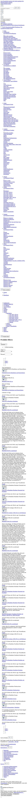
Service (2, 764)
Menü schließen (6, 19)
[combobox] (7, 8)
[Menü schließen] (4, 67)
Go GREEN (6, 305)
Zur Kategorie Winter (8, 229)
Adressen (16, 25)
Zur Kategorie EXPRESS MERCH (11, 50)
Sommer (5, 327)
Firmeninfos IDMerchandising (10, 766)
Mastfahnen (9, 313)
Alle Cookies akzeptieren (6, 795)
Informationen (4, 747)
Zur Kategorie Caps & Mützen (10, 81)
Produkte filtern (6, 336)
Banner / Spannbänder (11, 326)
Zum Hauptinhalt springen (7, 1)
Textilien (5, 309)
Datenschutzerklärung (8, 755)
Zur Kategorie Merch (8, 245)
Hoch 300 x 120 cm (13, 318)
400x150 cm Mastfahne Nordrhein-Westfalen (12, 670)
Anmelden (3, 22)
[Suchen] (15, 8)
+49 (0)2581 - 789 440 (13, 741)
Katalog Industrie (7, 771)
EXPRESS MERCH (8, 304)
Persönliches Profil (9, 25)
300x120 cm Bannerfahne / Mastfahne (10, 707)
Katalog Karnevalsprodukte (9, 770)
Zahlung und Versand (8, 756)
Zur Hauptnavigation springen (12, 2)
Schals (4, 308)
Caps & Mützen (7, 306)
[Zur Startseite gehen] (6, 3)
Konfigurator (6, 303)
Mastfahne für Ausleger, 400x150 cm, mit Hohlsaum (14, 639)
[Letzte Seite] (5, 365)
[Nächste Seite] (5, 364)
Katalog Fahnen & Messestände (10, 773)
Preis (2, 350)
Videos (5, 776)
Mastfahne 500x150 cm (7, 381)
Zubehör (11, 322)
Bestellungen (21, 25)
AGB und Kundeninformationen (10, 751)
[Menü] (2, 5)
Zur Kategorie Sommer (8, 215)
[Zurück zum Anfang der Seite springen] (2, 789)
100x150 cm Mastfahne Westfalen (9, 401)
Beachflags (8, 324)
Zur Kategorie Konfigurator (9, 33)
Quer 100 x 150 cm (13, 314)
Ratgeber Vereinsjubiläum (9, 774)
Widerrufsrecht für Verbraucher (10, 754)
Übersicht (3, 25)
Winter (4, 328)
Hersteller (3, 344)
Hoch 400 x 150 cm (13, 321)
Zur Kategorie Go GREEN (9, 65)
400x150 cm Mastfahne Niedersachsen (11, 690)
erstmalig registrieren (7, 23)
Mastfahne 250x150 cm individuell (10, 550)
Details (3, 376)
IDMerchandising (9, 347)
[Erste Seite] (5, 358)
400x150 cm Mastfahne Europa (9, 698)
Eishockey (5, 331)
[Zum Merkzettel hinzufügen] (4, 371)
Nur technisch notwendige (6, 793)
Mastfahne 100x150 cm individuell (10, 410)
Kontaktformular (12, 744)
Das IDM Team (7, 759)
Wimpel (5, 310)
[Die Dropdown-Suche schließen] (18, 8)
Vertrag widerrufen (5, 745)
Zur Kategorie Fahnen (8, 188)
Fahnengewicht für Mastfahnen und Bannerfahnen (13, 372)
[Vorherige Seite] (5, 359)
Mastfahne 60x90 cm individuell (9, 450)
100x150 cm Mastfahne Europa (9, 719)
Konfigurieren (16, 793)
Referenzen (6, 775)
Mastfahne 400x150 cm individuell (10, 624)
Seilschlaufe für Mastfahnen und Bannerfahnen (12, 390)
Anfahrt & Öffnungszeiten (9, 767)
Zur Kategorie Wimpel (8, 178)
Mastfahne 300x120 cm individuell (10, 521)
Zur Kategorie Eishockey (9, 277)
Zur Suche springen (17, 1)
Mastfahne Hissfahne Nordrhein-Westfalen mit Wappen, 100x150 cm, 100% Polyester (12, 614)
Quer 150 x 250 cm (13, 315)
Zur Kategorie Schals (8, 104)
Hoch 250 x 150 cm (13, 317)
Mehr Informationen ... (19, 792)
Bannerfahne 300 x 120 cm (15, 319)
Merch (4, 330)
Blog (4, 760)
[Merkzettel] (1, 15)
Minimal (6, 351)
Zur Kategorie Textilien (8, 130)
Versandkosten (4, 783)
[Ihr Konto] (2, 17)
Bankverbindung (7, 752)
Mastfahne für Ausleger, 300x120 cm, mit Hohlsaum (14, 512)
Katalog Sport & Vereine (9, 769)
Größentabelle (6, 758)
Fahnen (5, 312)
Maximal (6, 354)
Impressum (5, 750)
